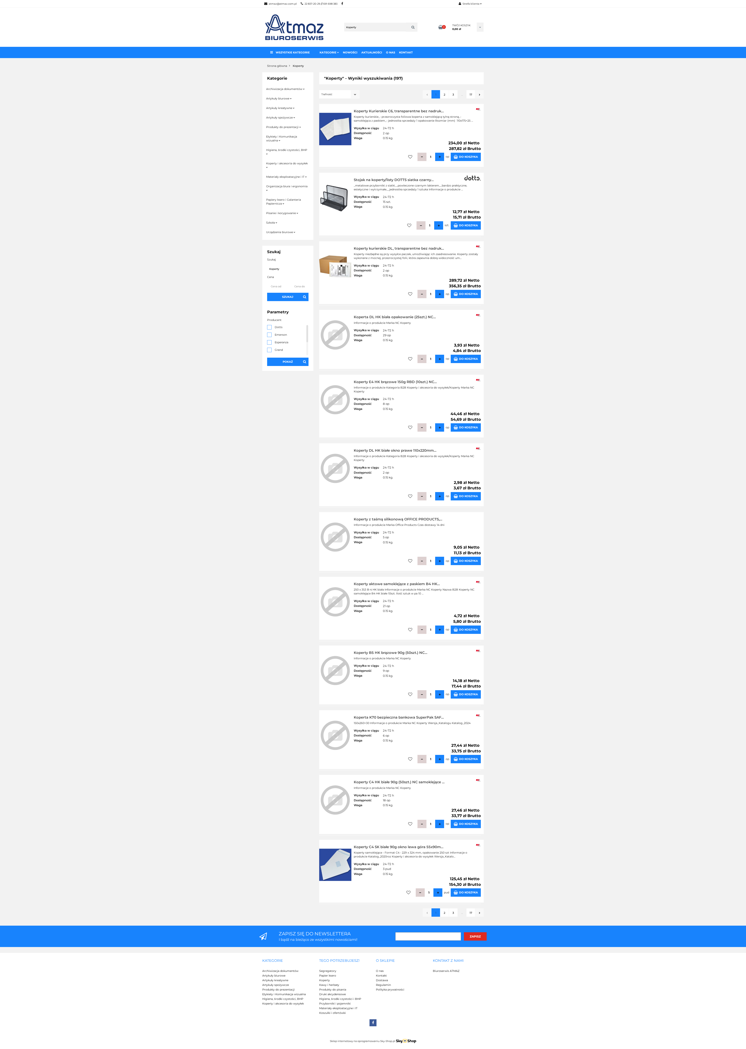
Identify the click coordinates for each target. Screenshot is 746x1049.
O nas (390, 52)
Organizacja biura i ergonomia (287, 186)
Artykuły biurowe (278, 98)
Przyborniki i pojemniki (335, 1003)
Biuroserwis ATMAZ (446, 971)
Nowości (350, 52)
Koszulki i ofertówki (332, 1013)
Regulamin (383, 985)
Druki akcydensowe (332, 994)
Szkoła (271, 222)
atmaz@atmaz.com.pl (283, 3)
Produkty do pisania (332, 989)
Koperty (324, 980)
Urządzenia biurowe (280, 232)
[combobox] (339, 94)
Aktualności (371, 52)
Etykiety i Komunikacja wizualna (281, 138)
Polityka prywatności (390, 989)
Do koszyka (468, 157)
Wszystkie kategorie (292, 52)
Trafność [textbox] (326, 94)
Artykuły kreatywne (279, 108)
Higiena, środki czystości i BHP (340, 999)
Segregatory (327, 971)
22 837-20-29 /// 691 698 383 (321, 3)
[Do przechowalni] (410, 157)
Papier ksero (327, 975)
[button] (272, 961)
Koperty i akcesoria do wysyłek (287, 163)
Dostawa (382, 980)
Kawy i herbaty (329, 985)
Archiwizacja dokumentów (284, 89)
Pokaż (288, 361)
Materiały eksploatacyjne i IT (285, 177)
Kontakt (406, 52)
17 (471, 94)
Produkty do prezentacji (282, 127)
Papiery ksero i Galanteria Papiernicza (283, 201)
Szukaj (287, 297)
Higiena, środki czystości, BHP (286, 150)
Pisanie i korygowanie (281, 213)
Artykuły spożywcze (280, 117)
